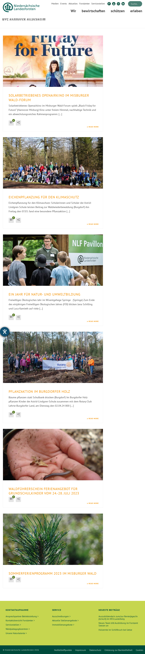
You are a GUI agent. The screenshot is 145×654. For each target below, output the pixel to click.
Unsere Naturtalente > (16, 633)
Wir (73, 11)
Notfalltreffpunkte (63, 650)
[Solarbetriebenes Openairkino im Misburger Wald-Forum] (53, 61)
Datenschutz (95, 650)
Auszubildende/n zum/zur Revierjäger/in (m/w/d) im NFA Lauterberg (118, 617)
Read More (94, 127)
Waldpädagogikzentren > (18, 629)
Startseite (76, 25)
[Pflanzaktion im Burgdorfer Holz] (53, 357)
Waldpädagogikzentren (107, 25)
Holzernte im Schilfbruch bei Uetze (115, 629)
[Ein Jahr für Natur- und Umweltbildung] (53, 260)
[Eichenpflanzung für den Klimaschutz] (53, 162)
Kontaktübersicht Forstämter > (20, 620)
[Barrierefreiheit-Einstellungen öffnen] (4, 331)
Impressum (80, 650)
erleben (136, 11)
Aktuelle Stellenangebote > (65, 620)
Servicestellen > (13, 624)
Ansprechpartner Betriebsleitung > (22, 616)
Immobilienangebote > (63, 624)
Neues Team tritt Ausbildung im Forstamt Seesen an (118, 624)
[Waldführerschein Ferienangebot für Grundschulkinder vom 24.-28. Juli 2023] (53, 454)
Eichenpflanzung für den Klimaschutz (44, 197)
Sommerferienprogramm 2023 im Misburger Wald (53, 573)
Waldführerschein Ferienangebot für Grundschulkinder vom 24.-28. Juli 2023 (44, 491)
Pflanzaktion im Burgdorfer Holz (39, 391)
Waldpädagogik (88, 25)
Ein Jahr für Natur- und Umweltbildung (44, 294)
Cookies (139, 650)
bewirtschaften (93, 11)
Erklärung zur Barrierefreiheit (118, 650)
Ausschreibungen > (61, 616)
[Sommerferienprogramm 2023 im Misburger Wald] (53, 539)
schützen (118, 11)
